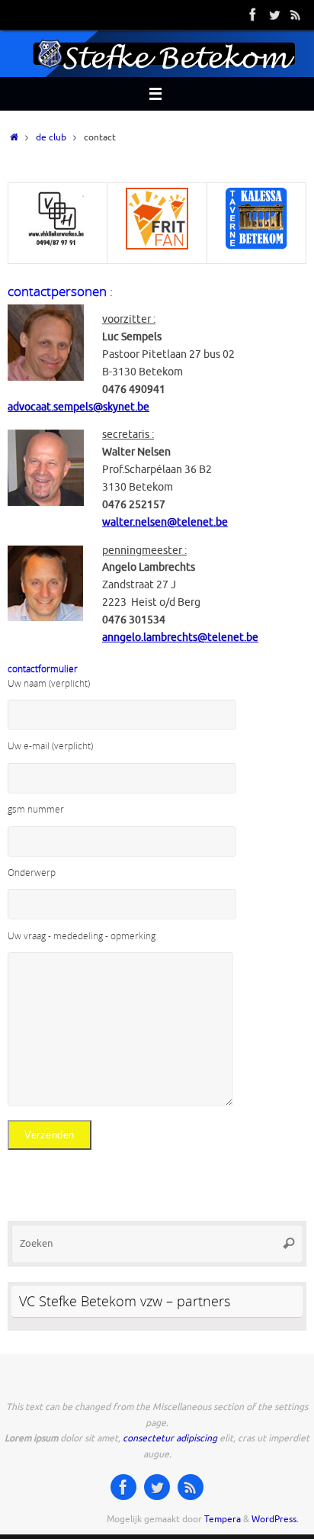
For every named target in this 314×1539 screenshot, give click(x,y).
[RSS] (295, 14)
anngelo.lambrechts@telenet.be (180, 637)
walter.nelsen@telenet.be (165, 522)
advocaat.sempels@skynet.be (78, 407)
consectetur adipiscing (170, 1438)
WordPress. (275, 1519)
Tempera (222, 1519)
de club (51, 137)
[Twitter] (274, 14)
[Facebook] (253, 14)
